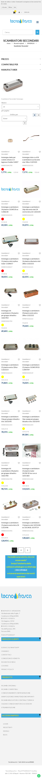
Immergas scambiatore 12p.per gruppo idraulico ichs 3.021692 (10, 419)
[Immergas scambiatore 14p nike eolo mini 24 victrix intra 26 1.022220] (31, 189)
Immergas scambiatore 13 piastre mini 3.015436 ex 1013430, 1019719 (31, 525)
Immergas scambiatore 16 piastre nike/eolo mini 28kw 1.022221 (31, 261)
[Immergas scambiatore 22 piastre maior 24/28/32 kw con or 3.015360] (31, 450)
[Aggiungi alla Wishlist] (19, 151)
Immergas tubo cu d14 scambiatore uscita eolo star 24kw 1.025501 (31, 159)
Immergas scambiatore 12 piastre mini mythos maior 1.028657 (9, 261)
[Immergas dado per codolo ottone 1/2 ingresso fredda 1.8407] (10, 139)
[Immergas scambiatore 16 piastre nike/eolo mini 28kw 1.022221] (31, 241)
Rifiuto (10, 7)
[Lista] (38, 115)
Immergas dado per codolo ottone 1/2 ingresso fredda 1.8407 (9, 159)
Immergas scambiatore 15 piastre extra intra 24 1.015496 (10, 525)
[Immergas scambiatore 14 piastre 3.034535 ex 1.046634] (10, 189)
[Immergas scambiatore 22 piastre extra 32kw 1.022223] (10, 347)
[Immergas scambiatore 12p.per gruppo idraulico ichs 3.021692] (10, 399)
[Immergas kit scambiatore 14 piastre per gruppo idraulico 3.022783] (10, 292)
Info (15, 7)
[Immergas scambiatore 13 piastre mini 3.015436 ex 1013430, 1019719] (31, 505)
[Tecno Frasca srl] (21, 21)
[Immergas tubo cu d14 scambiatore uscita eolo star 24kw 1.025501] (31, 139)
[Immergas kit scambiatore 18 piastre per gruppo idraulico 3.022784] (10, 450)
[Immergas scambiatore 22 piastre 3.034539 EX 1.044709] (31, 347)
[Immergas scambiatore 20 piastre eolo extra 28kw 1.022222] (31, 292)
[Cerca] (37, 32)
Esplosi (26, 12)
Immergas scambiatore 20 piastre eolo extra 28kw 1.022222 (30, 313)
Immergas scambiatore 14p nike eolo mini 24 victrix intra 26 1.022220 (31, 209)
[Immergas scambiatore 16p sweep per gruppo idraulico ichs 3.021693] (31, 399)
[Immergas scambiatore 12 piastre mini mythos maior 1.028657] (10, 241)
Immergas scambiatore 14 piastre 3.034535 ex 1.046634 (9, 209)
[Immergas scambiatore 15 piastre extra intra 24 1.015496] (10, 505)
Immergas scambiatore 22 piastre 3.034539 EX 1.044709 (31, 367)
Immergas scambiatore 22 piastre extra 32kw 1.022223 (9, 367)
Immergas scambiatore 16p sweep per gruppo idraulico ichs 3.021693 (30, 419)
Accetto (5, 7)
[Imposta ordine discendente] (24, 122)
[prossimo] (27, 550)
